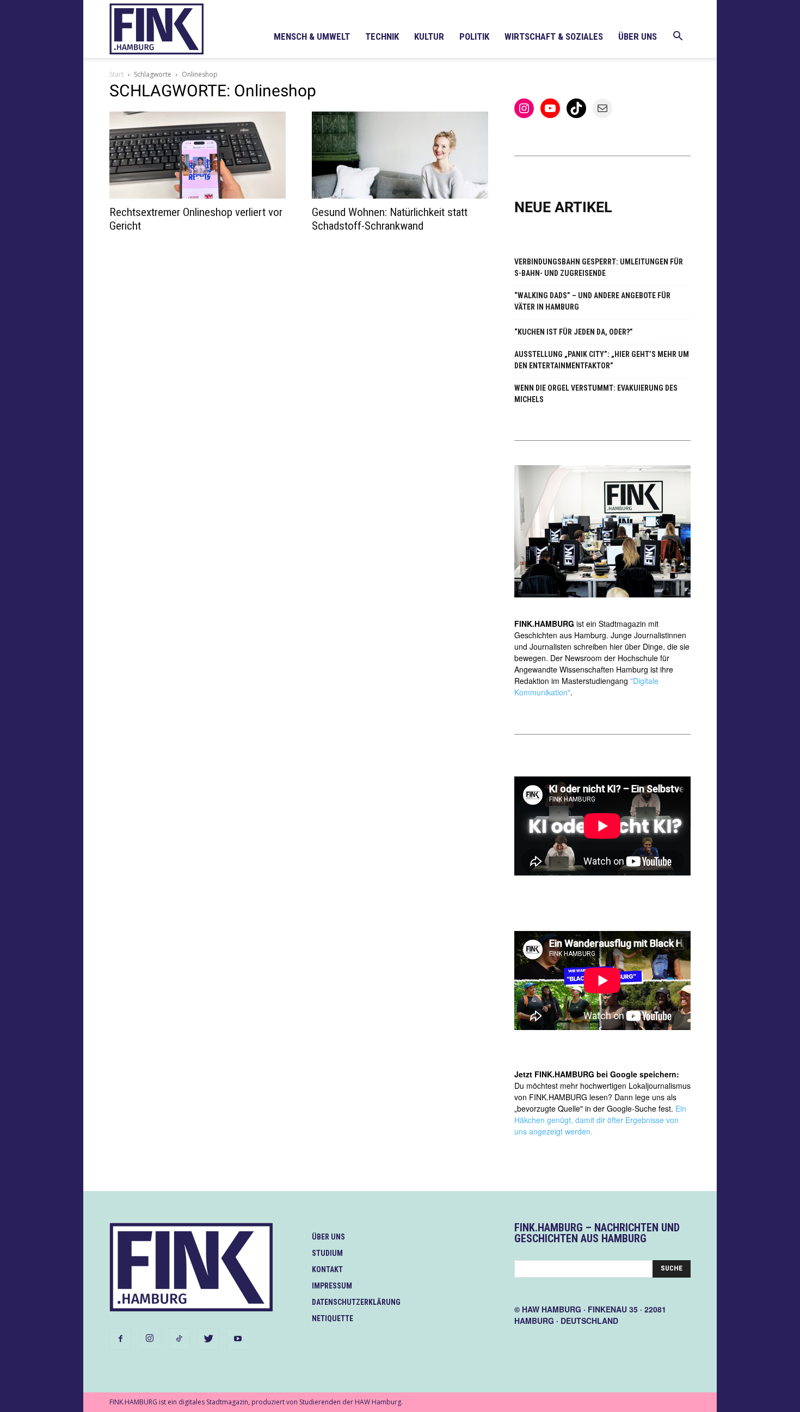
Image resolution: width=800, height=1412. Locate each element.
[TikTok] (179, 1339)
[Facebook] (120, 1339)
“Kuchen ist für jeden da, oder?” (573, 332)
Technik (382, 36)
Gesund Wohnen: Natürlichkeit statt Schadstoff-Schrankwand (389, 219)
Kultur (429, 36)
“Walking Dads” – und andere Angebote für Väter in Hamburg (592, 301)
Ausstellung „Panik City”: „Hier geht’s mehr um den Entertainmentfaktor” (601, 360)
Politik (474, 36)
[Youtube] (238, 1339)
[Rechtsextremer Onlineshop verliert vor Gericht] (197, 155)
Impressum (332, 1285)
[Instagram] (150, 1338)
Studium (327, 1253)
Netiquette (332, 1318)
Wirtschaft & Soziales (553, 36)
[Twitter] (208, 1339)
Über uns (637, 36)
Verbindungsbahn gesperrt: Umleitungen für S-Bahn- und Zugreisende (598, 267)
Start (116, 74)
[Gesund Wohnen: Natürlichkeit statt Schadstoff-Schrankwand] (400, 155)
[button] (677, 37)
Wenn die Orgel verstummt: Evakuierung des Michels (596, 394)
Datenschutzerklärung (356, 1302)
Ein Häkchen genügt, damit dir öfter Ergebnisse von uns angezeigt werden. (600, 1120)
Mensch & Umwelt (312, 36)
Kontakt (327, 1269)
